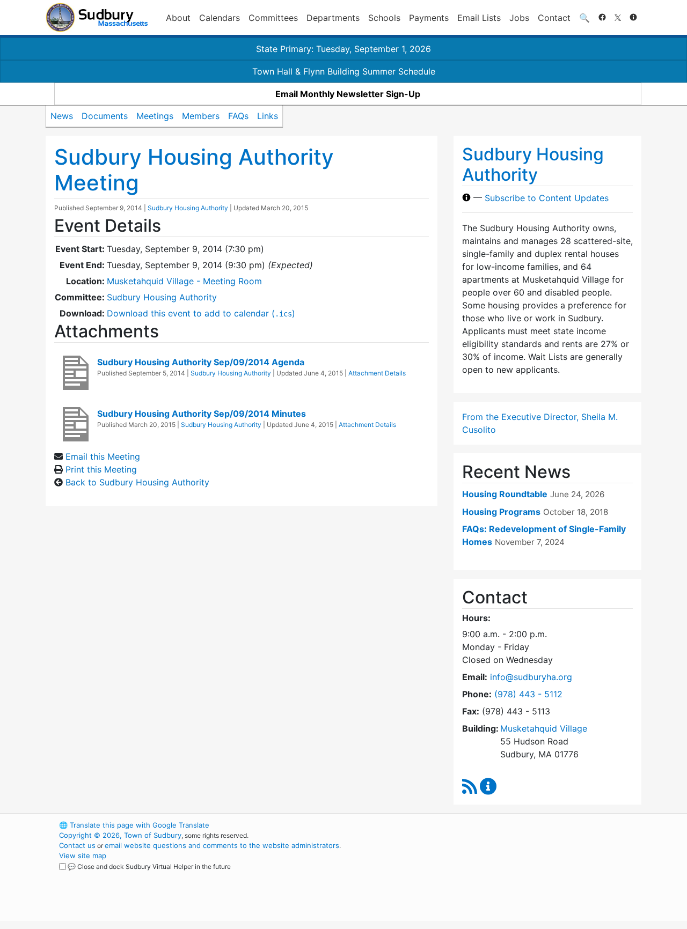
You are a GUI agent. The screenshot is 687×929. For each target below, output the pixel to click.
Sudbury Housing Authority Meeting (194, 170)
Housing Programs (501, 511)
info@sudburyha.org (531, 677)
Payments (429, 17)
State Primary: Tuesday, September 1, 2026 (343, 48)
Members (201, 115)
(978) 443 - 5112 (528, 694)
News (61, 115)
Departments (333, 17)
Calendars (219, 17)
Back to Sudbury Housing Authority (137, 482)
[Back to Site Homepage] (97, 17)
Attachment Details (377, 373)
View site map (82, 855)
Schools (384, 17)
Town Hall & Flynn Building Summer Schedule (343, 71)
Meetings (154, 115)
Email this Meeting (102, 456)
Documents (105, 115)
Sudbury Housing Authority (188, 208)
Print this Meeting (101, 469)
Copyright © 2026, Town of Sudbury (120, 835)
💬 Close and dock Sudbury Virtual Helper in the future (149, 866)
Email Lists (479, 17)
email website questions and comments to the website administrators (222, 845)
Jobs (519, 17)
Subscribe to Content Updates (547, 197)
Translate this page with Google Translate (134, 825)
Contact (554, 17)
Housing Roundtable (504, 494)
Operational (515, 876)
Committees (273, 17)
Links (267, 115)
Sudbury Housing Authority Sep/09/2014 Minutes (201, 413)
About (178, 17)
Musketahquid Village (543, 728)
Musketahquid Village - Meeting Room (184, 281)
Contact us (77, 845)
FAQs (238, 115)
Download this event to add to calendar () (201, 313)
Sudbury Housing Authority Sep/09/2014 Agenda (200, 362)
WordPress (497, 825)
